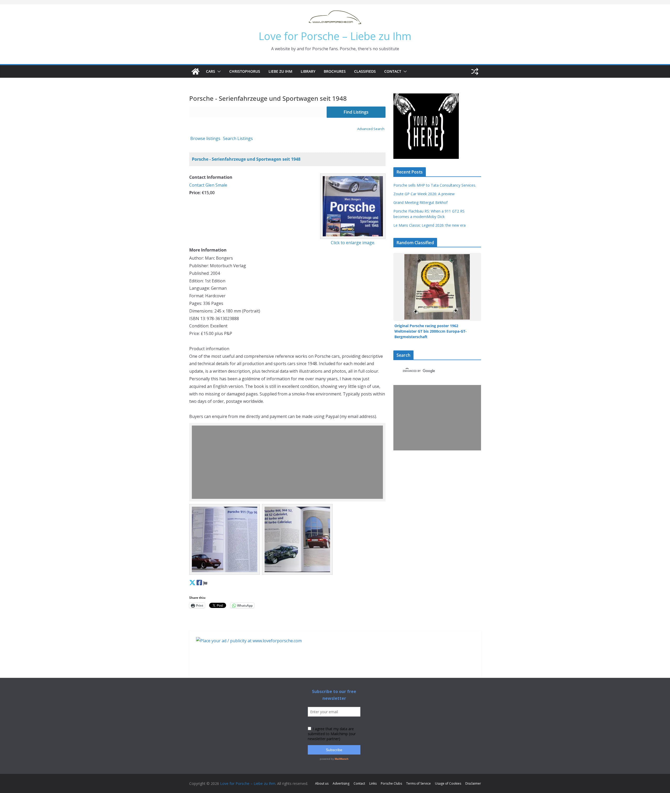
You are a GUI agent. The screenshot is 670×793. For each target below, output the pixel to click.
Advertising (341, 783)
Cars (210, 71)
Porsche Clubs (391, 783)
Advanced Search (370, 128)
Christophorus (244, 71)
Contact (392, 71)
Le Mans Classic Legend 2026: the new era (429, 225)
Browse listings (205, 138)
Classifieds (365, 71)
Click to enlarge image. (353, 242)
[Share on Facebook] (199, 582)
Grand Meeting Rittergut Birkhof (420, 202)
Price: (195, 193)
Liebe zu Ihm (280, 71)
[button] (218, 71)
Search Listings (238, 138)
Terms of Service (418, 783)
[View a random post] (474, 71)
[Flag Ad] (205, 582)
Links (373, 783)
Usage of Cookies (448, 783)
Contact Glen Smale (208, 185)
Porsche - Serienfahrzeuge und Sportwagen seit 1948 (246, 159)
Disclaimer (473, 783)
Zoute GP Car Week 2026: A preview (424, 193)
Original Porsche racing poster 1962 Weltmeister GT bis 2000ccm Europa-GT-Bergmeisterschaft (430, 331)
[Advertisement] (289, 462)
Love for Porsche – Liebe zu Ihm (335, 36)
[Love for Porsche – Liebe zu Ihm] (195, 71)
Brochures (335, 71)
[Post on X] (192, 582)
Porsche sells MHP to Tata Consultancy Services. (434, 185)
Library (308, 71)
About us (321, 783)
